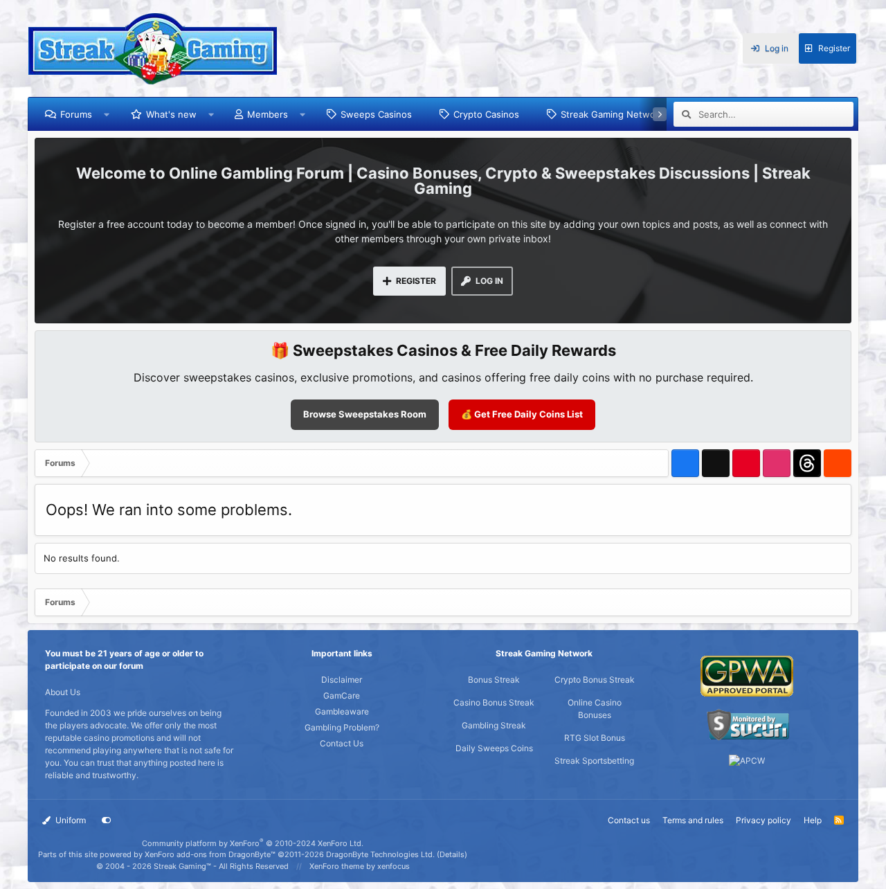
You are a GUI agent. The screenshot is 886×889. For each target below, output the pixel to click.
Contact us (629, 820)
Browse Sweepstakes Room (364, 414)
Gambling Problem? (342, 727)
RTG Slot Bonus (594, 738)
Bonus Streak (494, 679)
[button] (107, 114)
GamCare (341, 695)
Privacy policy (763, 820)
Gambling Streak (494, 725)
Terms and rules (692, 820)
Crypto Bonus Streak (594, 679)
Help (813, 820)
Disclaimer (341, 679)
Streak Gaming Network (612, 114)
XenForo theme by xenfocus (359, 866)
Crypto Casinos (486, 114)
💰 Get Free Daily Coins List (522, 414)
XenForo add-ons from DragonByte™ (210, 854)
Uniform (69, 820)
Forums (76, 114)
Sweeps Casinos (376, 114)
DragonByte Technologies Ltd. (380, 854)
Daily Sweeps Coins (494, 748)
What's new (171, 114)
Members (267, 114)
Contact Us (341, 743)
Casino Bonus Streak (493, 702)
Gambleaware (342, 711)
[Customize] (106, 820)
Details (452, 854)
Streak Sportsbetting (594, 760)
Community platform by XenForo (252, 843)
